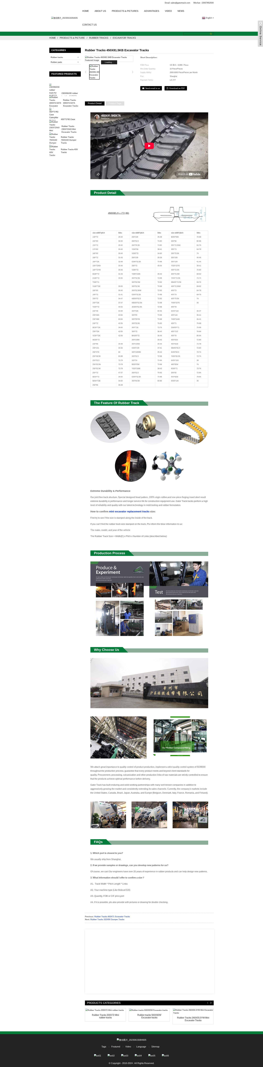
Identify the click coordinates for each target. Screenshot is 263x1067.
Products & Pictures (125, 11)
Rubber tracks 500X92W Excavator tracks (149, 1016)
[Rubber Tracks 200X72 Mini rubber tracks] (105, 1010)
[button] (133, 72)
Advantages (151, 11)
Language (141, 1046)
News (181, 11)
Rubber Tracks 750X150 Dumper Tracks (68, 140)
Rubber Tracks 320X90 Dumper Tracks (107, 919)
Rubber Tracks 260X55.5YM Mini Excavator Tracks (193, 1019)
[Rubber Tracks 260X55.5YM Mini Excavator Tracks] (193, 1011)
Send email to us (152, 88)
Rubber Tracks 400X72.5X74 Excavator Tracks (70, 103)
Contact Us (89, 25)
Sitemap (155, 1046)
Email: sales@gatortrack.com (177, 3)
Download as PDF (177, 88)
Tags (104, 1046)
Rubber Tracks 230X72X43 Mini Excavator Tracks (69, 129)
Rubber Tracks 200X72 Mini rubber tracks (105, 1016)
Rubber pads (56, 62)
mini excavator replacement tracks (129, 511)
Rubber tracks (98, 38)
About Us (100, 11)
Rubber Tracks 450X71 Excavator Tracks (112, 916)
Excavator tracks (124, 38)
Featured (115, 1046)
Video (168, 11)
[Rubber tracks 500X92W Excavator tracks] (149, 1010)
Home (85, 11)
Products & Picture (72, 38)
